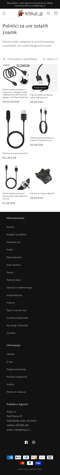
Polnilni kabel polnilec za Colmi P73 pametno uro (42, 139)
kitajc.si (26, 469)
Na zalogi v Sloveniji (17, 325)
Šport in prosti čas (16, 310)
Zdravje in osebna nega (19, 287)
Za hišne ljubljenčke (17, 317)
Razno (10, 272)
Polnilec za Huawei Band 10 (15, 153)
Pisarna (11, 302)
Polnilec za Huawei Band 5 (42, 193)
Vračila (10, 384)
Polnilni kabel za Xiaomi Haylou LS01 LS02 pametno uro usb (14, 196)
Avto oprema (14, 264)
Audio (10, 249)
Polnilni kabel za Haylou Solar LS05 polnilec (41, 96)
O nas (10, 361)
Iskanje (10, 353)
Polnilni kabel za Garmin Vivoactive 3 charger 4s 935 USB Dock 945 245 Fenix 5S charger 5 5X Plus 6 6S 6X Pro (15, 93)
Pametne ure (13, 242)
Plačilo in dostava (16, 391)
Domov (10, 226)
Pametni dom (14, 279)
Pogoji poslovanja (16, 369)
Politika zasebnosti (17, 376)
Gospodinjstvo (14, 295)
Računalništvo (14, 257)
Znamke (11, 332)
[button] (4, 13)
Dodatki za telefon (17, 234)
